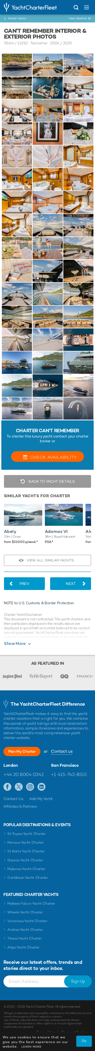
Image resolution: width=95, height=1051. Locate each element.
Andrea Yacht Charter (25, 929)
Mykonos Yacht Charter (26, 869)
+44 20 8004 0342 (23, 774)
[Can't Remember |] (47, 64)
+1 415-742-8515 (69, 774)
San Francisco (65, 765)
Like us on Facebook (7, 787)
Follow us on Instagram (30, 787)
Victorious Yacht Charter (27, 921)
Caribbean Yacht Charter (27, 877)
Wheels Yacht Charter (25, 912)
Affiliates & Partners (20, 806)
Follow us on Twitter (19, 787)
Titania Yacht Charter (24, 938)
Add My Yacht (41, 798)
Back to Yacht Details (51, 481)
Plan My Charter (22, 751)
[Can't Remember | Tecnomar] (17, 64)
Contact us (61, 751)
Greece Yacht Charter (25, 860)
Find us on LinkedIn (41, 787)
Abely (10, 531)
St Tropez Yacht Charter (26, 833)
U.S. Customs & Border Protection (46, 603)
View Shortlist (80, 18)
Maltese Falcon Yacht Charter (31, 903)
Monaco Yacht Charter (25, 842)
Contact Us (13, 798)
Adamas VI (56, 531)
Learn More (31, 1046)
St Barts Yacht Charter (26, 851)
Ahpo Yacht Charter (23, 947)
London (10, 765)
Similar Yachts (17, 18)
